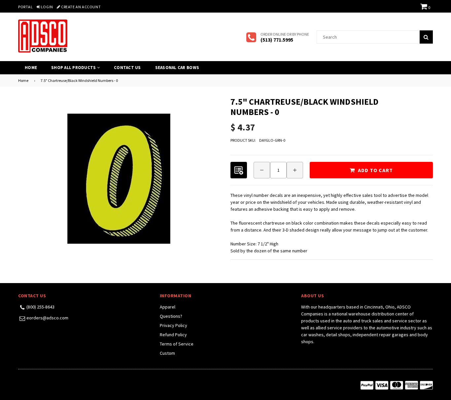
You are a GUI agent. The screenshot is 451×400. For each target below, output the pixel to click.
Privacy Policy (173, 325)
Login (46, 6)
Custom (167, 353)
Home (31, 67)
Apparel (167, 307)
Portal (25, 6)
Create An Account (80, 6)
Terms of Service (176, 344)
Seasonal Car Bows (177, 67)
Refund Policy (173, 335)
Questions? (171, 316)
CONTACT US (127, 67)
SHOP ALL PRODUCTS (74, 67)
